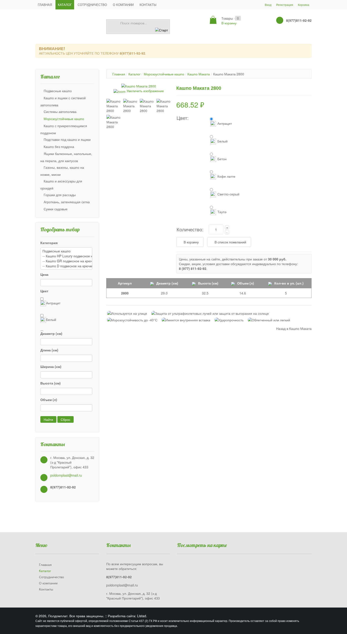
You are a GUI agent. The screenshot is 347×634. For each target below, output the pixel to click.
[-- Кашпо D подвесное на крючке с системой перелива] (66, 265)
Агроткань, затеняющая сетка (67, 201)
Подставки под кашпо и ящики (67, 139)
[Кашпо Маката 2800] (113, 106)
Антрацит (53, 303)
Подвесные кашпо (58, 90)
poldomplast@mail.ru (66, 475)
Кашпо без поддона (59, 146)
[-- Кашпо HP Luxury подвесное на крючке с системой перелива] (66, 256)
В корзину (229, 23)
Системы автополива (60, 111)
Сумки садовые (56, 209)
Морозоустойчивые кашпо (64, 118)
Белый (51, 319)
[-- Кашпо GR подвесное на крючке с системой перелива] (66, 261)
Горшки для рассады (60, 194)
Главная (118, 74)
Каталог (134, 74)
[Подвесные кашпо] (66, 251)
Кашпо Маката (198, 74)
